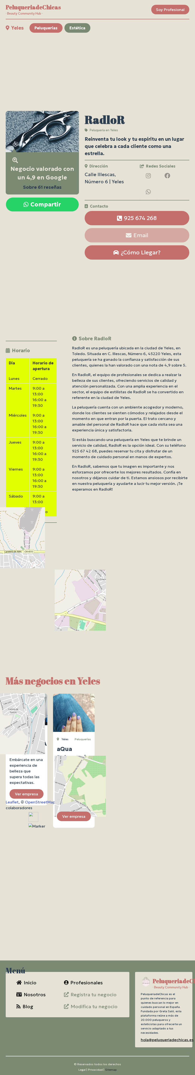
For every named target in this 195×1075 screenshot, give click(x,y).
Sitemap (111, 1069)
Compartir (45, 204)
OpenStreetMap (40, 802)
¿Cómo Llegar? (141, 252)
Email (140, 235)
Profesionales (86, 983)
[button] (37, 826)
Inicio (30, 983)
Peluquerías (46, 28)
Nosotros (35, 994)
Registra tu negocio (94, 994)
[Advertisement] (97, 71)
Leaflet (12, 802)
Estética (77, 28)
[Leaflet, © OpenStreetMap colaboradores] (31, 567)
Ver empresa (26, 794)
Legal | (82, 1069)
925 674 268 (140, 218)
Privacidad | (96, 1069)
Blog (28, 1006)
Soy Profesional (170, 9)
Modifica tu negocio (94, 1006)
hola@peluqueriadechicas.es (167, 1039)
